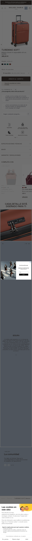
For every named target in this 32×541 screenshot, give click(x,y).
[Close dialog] (30, 262)
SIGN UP (24, 274)
